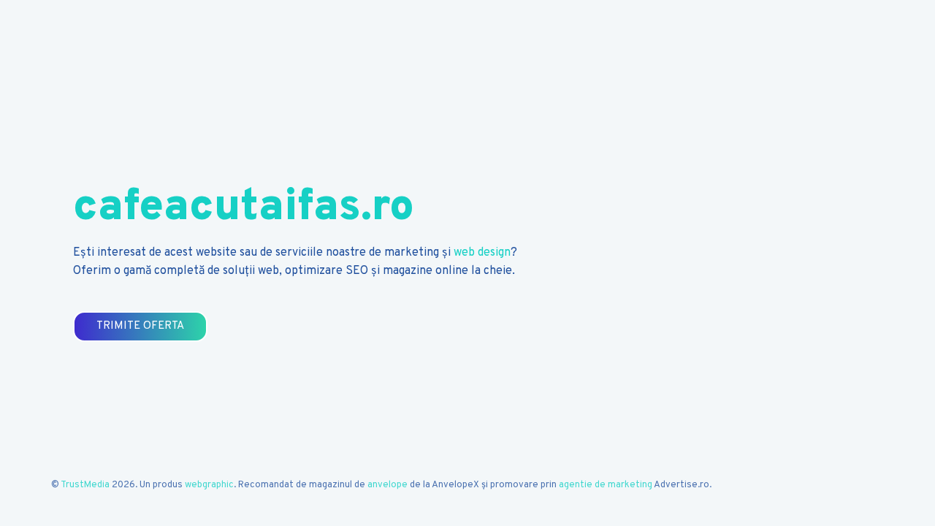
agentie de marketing (605, 485)
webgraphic (209, 485)
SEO (357, 271)
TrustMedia (85, 485)
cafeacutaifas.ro (243, 208)
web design (482, 252)
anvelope (387, 485)
